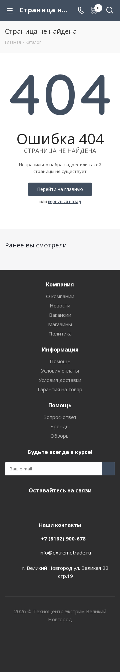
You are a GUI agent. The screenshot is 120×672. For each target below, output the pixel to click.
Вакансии (60, 314)
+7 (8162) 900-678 (63, 538)
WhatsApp (83, 506)
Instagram (50, 506)
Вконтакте (33, 506)
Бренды (60, 426)
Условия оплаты (60, 370)
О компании (60, 296)
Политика (60, 333)
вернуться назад (64, 201)
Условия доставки (60, 380)
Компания (60, 284)
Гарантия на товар (60, 389)
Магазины (60, 324)
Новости (60, 305)
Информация (60, 349)
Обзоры (60, 435)
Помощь (60, 361)
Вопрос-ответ (60, 417)
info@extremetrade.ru (65, 552)
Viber (66, 506)
